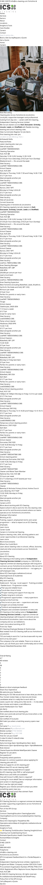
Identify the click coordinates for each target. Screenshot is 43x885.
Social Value (25, 876)
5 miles (2, 738)
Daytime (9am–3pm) (28, 743)
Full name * (4, 726)
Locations (3, 23)
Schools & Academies (15, 576)
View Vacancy (5, 163)
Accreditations (19, 573)
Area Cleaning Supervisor (9, 282)
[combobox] (3, 139)
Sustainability (16, 876)
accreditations (19, 622)
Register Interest (6, 791)
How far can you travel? (9, 736)
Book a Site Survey (7, 38)
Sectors (3, 18)
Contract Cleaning (7, 813)
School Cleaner (5, 168)
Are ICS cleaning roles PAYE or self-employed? (17, 772)
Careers (3, 30)
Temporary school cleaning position (13, 423)
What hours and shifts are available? (13, 774)
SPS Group (4, 857)
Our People (18, 821)
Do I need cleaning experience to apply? (15, 770)
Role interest (5, 748)
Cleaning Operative (7, 151)
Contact (3, 33)
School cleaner (5, 304)
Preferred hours (6, 741)
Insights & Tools (6, 25)
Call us (2, 881)
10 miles (8, 738)
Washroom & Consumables (17, 816)
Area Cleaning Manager (9, 265)
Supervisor (10, 750)
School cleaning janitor (8, 457)
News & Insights (20, 823)
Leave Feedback (6, 707)
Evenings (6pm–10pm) (26, 745)
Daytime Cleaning (34, 816)
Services (3, 16)
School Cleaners (6, 338)
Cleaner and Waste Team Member (13, 471)
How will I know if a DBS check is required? (16, 777)
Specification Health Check (17, 835)
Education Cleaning (21, 813)
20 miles (21, 738)
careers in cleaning (10, 782)
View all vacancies (6, 146)
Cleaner (3, 486)
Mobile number (6, 731)
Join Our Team (17, 707)
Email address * (6, 728)
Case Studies (5, 28)
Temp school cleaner (8, 321)
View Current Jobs (7, 132)
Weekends (38, 745)
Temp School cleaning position (11, 389)
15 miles (15, 738)
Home (2, 13)
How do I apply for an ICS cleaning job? (14, 765)
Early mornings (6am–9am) (10, 743)
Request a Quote (20, 38)
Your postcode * (6, 733)
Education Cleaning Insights (26, 830)
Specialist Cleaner (30, 750)
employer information (33, 779)
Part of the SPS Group (13, 879)
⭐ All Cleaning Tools (8, 830)
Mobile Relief (19, 750)
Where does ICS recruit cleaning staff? (14, 767)
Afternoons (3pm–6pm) (9, 745)
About (2, 21)
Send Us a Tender (26, 857)
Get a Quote (4, 40)
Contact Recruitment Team (23, 791)
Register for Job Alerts (22, 132)
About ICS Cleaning (7, 573)
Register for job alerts (8, 753)
